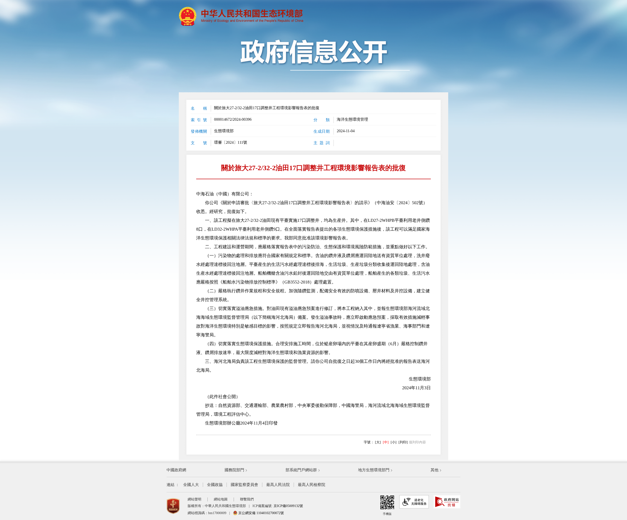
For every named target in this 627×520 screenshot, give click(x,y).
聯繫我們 (247, 499)
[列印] (403, 442)
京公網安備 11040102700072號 (260, 513)
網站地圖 (221, 499)
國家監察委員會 (244, 485)
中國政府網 (176, 470)
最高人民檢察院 (311, 485)
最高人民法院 (278, 485)
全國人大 (191, 485)
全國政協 (215, 485)
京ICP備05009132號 (288, 506)
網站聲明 (194, 499)
